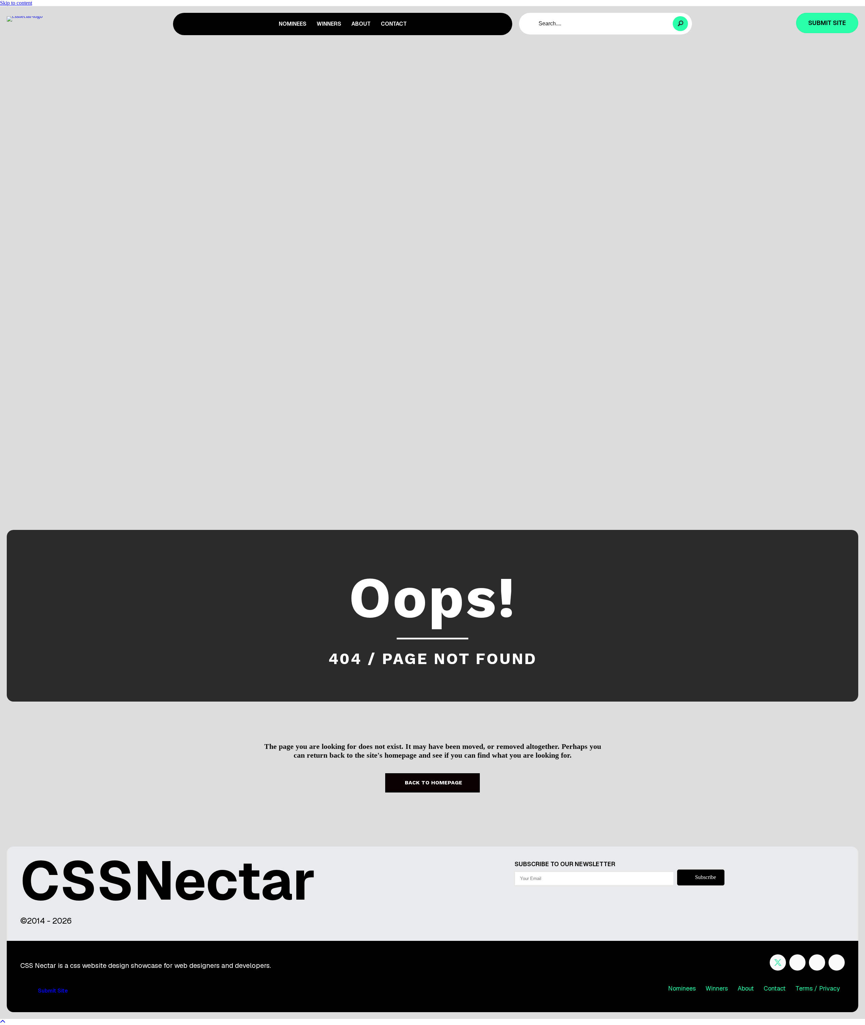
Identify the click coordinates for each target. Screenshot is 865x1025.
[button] (680, 23)
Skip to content (16, 3)
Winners (717, 988)
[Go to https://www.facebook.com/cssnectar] (797, 962)
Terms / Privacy (817, 988)
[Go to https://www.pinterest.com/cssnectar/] (817, 962)
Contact (775, 988)
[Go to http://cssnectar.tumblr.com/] (837, 962)
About (746, 988)
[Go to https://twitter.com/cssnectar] (778, 962)
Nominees (682, 988)
